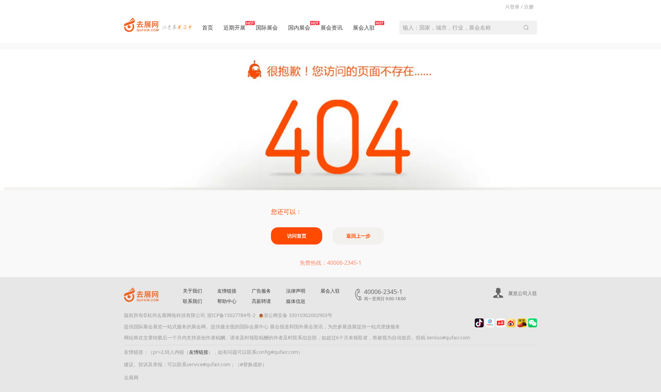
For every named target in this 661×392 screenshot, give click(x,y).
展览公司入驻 (522, 293)
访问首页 (296, 235)
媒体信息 (295, 301)
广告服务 (261, 290)
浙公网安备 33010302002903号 (297, 315)
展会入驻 (364, 27)
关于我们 (192, 290)
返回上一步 (358, 235)
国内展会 (299, 27)
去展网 (131, 377)
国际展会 (267, 27)
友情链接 (227, 290)
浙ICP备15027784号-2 (231, 315)
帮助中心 (227, 301)
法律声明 (295, 290)
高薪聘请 (261, 301)
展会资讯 (332, 27)
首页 (207, 27)
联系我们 (192, 301)
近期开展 (234, 27)
